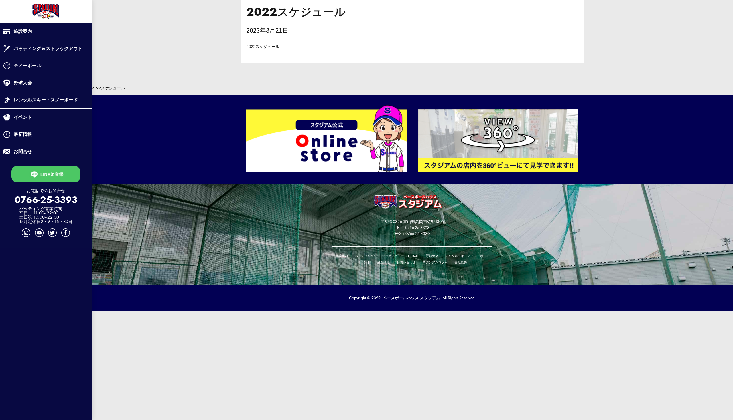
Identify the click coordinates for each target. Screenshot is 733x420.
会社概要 (460, 262)
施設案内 (23, 31)
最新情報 (23, 134)
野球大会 (23, 82)
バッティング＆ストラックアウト (48, 48)
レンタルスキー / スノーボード (467, 256)
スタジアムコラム (435, 262)
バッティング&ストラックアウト (378, 256)
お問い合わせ (406, 262)
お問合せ (23, 151)
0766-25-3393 (46, 199)
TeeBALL (413, 256)
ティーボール (27, 65)
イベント (23, 117)
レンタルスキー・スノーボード (46, 100)
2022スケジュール (262, 46)
